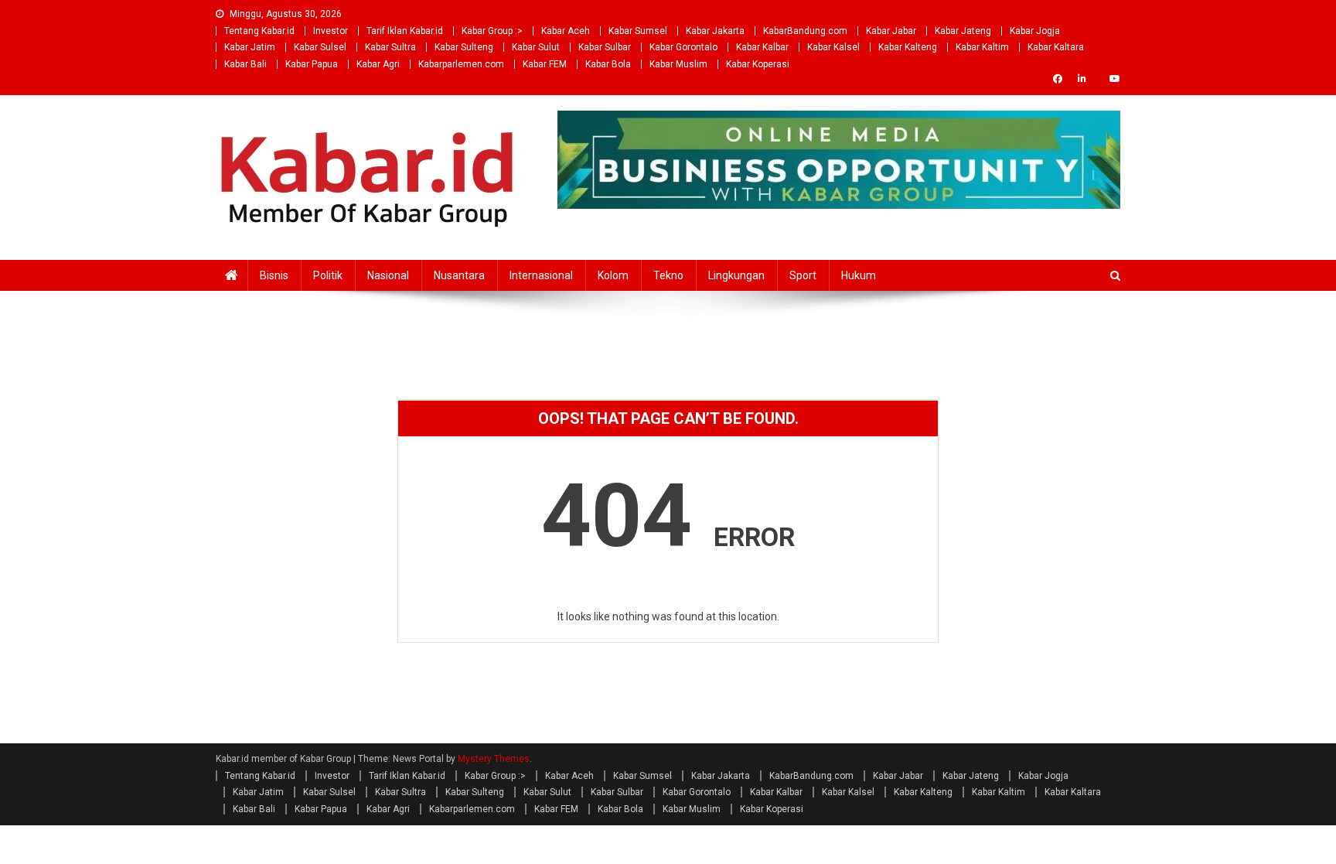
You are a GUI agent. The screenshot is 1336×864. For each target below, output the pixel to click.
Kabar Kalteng (907, 47)
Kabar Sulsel (320, 47)
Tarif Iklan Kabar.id (404, 31)
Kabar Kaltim (982, 47)
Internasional (541, 275)
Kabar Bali (245, 64)
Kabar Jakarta (715, 31)
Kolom (613, 275)
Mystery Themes (494, 758)
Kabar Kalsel (833, 47)
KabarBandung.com (805, 31)
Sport (802, 275)
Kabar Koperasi (757, 64)
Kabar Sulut (536, 47)
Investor (330, 31)
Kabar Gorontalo (683, 47)
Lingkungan (736, 275)
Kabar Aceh (565, 31)
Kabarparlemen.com (461, 64)
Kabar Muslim (678, 64)
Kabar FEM (545, 64)
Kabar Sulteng (464, 47)
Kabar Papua (311, 64)
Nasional (388, 275)
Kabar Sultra (390, 47)
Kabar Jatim (249, 47)
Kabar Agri (378, 64)
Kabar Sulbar (604, 47)
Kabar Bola (608, 64)
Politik (328, 275)
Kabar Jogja (1035, 31)
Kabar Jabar (891, 31)
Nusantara (459, 275)
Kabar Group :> (492, 31)
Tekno (668, 275)
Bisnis (274, 275)
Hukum (858, 275)
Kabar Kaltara (1056, 47)
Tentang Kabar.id (259, 31)
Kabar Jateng (963, 31)
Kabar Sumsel (637, 31)
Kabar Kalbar (762, 47)
